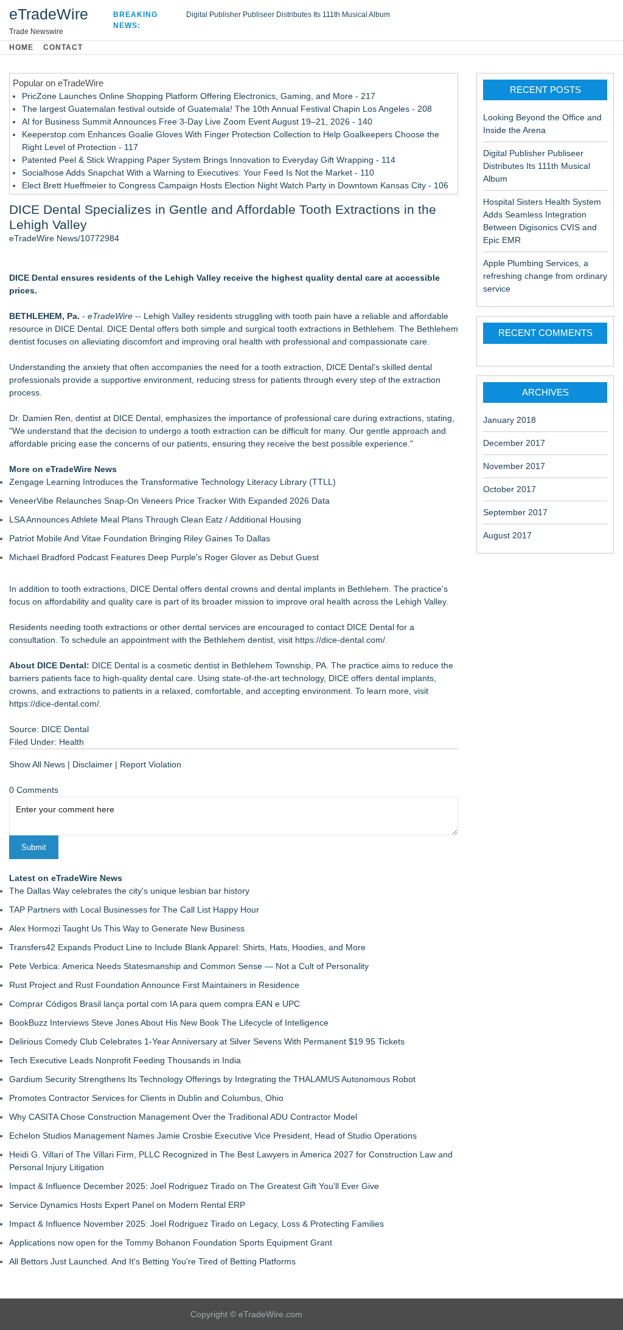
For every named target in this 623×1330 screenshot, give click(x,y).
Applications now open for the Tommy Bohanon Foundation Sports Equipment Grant (170, 1242)
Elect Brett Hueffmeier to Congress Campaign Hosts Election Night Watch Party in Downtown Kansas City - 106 (235, 185)
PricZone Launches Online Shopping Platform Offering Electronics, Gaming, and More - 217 (198, 96)
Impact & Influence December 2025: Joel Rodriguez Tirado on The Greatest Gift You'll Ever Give (194, 1186)
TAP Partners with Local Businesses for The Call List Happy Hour (134, 909)
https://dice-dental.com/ (340, 640)
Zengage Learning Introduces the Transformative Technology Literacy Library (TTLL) (172, 482)
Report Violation (150, 764)
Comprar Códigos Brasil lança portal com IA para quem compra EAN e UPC (154, 1004)
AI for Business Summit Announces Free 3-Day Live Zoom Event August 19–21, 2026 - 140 (197, 121)
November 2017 (514, 466)
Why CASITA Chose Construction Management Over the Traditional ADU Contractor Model (183, 1117)
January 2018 (509, 420)
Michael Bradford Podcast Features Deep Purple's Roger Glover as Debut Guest (164, 557)
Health (71, 742)
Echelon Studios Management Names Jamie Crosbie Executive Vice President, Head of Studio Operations (213, 1135)
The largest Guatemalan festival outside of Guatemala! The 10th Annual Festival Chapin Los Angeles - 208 (227, 109)
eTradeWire (48, 13)
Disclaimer (92, 764)
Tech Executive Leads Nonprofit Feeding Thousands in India (125, 1060)
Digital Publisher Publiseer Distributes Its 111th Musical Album (288, 14)
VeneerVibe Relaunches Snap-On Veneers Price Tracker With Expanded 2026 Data (169, 501)
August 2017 (507, 535)
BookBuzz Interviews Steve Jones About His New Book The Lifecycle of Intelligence (169, 1022)
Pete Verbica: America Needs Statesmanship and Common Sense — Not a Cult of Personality (189, 966)
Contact (63, 47)
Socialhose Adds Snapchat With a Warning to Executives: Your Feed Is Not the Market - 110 (198, 172)
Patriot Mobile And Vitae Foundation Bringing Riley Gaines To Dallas (139, 538)
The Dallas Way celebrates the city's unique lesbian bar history (129, 891)
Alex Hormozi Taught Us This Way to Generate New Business (127, 928)
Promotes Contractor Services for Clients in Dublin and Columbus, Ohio (146, 1098)
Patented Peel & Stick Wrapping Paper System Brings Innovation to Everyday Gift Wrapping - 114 (208, 160)
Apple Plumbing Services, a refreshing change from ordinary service (545, 275)
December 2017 (514, 443)
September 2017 (515, 512)
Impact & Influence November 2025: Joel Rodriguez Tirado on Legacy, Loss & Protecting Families (196, 1224)
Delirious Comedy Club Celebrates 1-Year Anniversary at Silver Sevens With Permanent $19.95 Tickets (207, 1041)
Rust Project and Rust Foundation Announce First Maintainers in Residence (154, 985)
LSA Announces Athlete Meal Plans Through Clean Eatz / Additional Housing (155, 519)
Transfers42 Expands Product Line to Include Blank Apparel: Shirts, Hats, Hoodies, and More (187, 947)
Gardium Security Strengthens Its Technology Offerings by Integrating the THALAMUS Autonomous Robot (212, 1079)
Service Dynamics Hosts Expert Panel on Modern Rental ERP (127, 1205)
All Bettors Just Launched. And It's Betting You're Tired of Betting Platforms (152, 1261)
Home (21, 47)
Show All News (37, 764)
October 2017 (509, 489)
